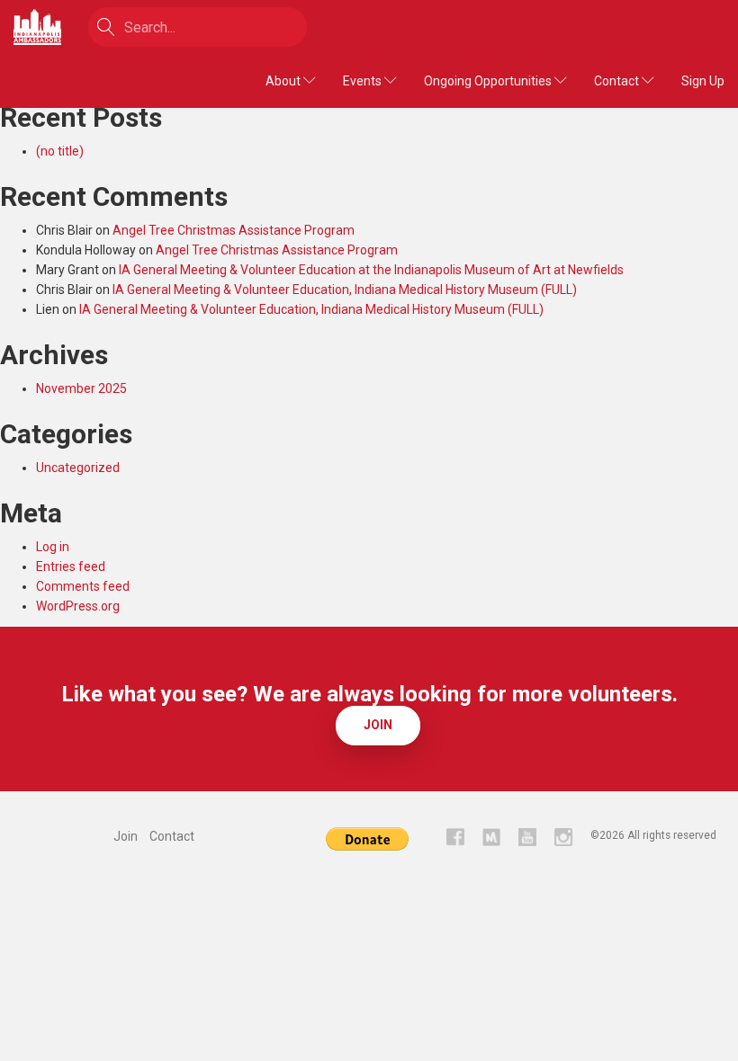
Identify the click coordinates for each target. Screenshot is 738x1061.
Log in (52, 546)
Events (363, 81)
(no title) (60, 151)
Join (378, 725)
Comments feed (83, 586)
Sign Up (702, 81)
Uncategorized (78, 467)
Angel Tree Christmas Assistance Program (233, 230)
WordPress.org (78, 606)
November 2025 (81, 388)
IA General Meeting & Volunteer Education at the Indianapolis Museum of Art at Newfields (371, 270)
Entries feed (70, 566)
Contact (618, 81)
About (284, 81)
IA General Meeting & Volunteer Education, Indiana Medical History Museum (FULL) (344, 289)
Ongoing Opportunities (489, 81)
